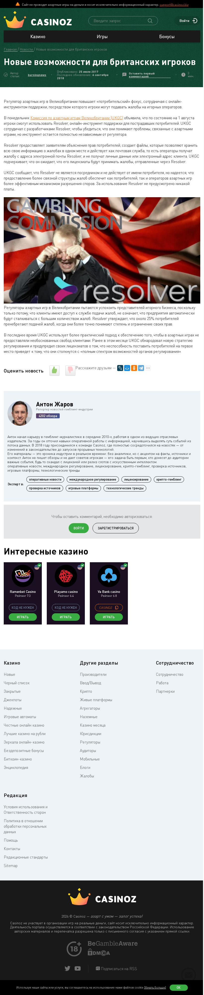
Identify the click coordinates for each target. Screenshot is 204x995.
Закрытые (12, 691)
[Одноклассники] (134, 368)
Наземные (89, 716)
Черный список (17, 682)
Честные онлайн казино (24, 725)
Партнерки (165, 691)
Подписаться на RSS (118, 968)
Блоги (85, 767)
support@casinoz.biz (174, 4)
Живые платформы (96, 699)
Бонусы (167, 36)
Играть (23, 617)
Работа (162, 682)
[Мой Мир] (127, 368)
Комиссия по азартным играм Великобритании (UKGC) (76, 117)
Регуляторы (90, 742)
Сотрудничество (169, 674)
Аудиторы (88, 750)
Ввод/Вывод (90, 682)
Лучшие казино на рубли (25, 733)
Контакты (12, 848)
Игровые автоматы (20, 716)
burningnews (37, 74)
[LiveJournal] (120, 368)
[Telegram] (141, 368)
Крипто (86, 691)
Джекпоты (12, 699)
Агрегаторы (90, 708)
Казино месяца (92, 725)
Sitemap (11, 865)
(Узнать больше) (155, 987)
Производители (93, 674)
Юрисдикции (90, 733)
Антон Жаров (54, 404)
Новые (9, 674)
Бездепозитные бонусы (24, 750)
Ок (179, 988)
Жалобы (87, 775)
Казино (37, 36)
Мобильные (90, 758)
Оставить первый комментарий (141, 75)
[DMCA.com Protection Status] (99, 954)
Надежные (13, 708)
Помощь (11, 840)
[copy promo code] (117, 608)
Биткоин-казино (18, 758)
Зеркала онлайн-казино (24, 742)
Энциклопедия (16, 767)
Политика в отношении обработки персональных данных (25, 826)
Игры (102, 36)
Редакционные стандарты (26, 857)
